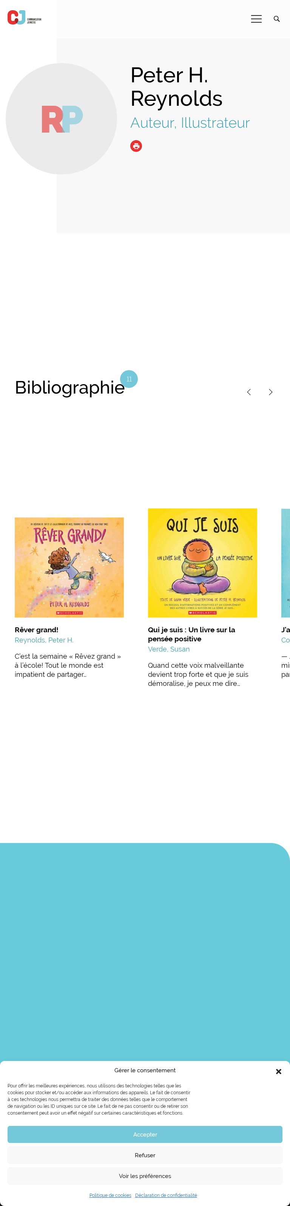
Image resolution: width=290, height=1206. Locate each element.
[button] (278, 1071)
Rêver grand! (37, 629)
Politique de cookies (110, 1195)
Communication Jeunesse (25, 17)
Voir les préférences (145, 1176)
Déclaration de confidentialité (166, 1195)
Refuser (145, 1155)
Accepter (145, 1134)
